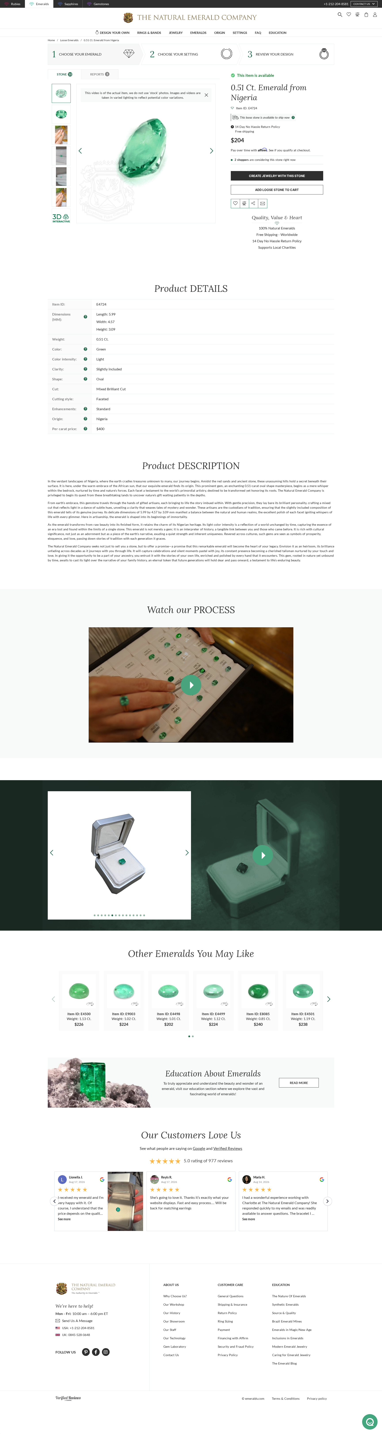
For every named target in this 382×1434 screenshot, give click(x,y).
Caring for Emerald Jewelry (291, 1355)
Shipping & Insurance (232, 1304)
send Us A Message (77, 1321)
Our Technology (174, 1338)
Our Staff (169, 1330)
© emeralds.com (253, 1398)
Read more (304, 1084)
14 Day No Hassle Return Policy (257, 127)
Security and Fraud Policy (236, 1346)
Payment (224, 1330)
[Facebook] (95, 1352)
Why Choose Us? (175, 1296)
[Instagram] (106, 1352)
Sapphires (71, 4)
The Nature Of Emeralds (289, 1296)
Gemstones (101, 4)
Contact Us (171, 1355)
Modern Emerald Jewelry (289, 1346)
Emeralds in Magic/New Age (291, 1330)
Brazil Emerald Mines (287, 1321)
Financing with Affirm (233, 1338)
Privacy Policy (228, 1355)
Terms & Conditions (286, 1398)
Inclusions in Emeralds (287, 1338)
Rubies (15, 4)
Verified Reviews (227, 1148)
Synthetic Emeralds (285, 1304)
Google (199, 1148)
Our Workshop (173, 1304)
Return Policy (227, 1313)
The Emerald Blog (284, 1363)
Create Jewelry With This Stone (277, 176)
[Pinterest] (86, 1352)
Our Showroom (174, 1321)
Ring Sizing (225, 1321)
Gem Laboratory (174, 1346)
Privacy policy (317, 1398)
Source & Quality (284, 1313)
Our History (171, 1313)
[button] (211, 151)
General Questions (230, 1296)
